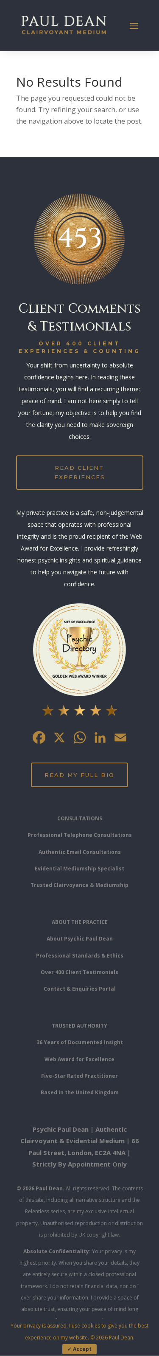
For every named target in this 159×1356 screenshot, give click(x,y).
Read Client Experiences (79, 472)
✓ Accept (79, 1349)
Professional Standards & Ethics (79, 955)
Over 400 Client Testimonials (79, 972)
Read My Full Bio (79, 774)
